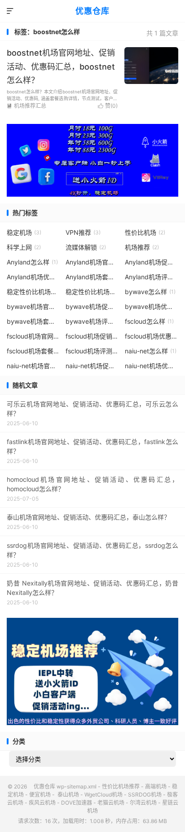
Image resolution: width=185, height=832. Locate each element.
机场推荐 (142, 247)
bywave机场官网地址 (34, 306)
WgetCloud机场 (103, 794)
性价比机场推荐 (121, 786)
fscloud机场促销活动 (92, 336)
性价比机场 (145, 232)
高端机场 (156, 786)
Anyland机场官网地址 (92, 262)
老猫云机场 (110, 802)
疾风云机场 (42, 802)
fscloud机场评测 (92, 351)
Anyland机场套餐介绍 (92, 277)
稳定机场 (24, 232)
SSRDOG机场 (145, 794)
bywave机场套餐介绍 (34, 321)
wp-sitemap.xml (77, 786)
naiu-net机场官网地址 (34, 366)
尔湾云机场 (143, 802)
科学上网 (24, 247)
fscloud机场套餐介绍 (34, 351)
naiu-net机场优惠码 (152, 366)
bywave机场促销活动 (92, 306)
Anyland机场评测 (152, 277)
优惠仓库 (92, 11)
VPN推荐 (83, 232)
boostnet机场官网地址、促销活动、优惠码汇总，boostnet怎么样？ (61, 66)
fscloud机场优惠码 (152, 336)
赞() (108, 105)
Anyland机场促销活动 (152, 262)
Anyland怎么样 (32, 262)
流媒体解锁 (86, 247)
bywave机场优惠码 (152, 306)
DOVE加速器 (76, 802)
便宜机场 (40, 794)
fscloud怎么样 (149, 321)
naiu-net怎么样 (150, 351)
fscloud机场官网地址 (34, 336)
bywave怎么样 (150, 291)
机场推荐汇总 (26, 105)
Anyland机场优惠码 (34, 277)
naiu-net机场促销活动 (92, 366)
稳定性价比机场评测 (92, 291)
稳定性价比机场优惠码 (34, 291)
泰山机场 (67, 794)
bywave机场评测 (92, 321)
